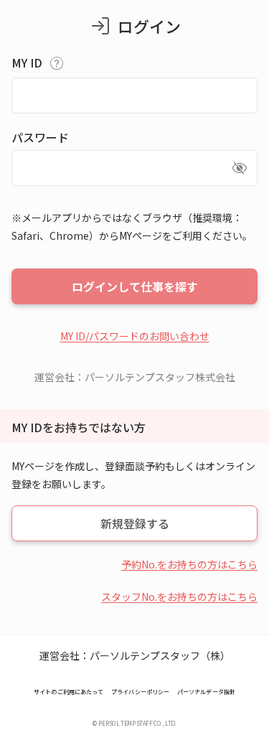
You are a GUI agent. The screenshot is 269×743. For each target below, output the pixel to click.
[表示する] (239, 168)
